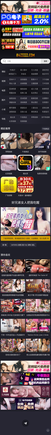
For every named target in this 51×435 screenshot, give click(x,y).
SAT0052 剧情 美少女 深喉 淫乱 (23, 245)
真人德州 (23, 70)
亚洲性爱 (12, 89)
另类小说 (23, 112)
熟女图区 (34, 102)
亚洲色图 (23, 98)
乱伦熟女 (34, 93)
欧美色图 (34, 98)
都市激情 (12, 108)
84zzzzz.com (25, 55)
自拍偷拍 (23, 79)
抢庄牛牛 (45, 74)
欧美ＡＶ (34, 79)
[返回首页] (48, 430)
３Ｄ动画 (45, 79)
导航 (3, 119)
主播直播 (34, 83)
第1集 (4, 245)
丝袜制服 (23, 83)
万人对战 (34, 70)
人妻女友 (34, 108)
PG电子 (12, 70)
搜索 (45, 61)
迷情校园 (12, 112)
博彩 (3, 71)
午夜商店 (23, 117)
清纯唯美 (23, 102)
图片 (3, 100)
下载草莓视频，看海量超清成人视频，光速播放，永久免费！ (25, 238)
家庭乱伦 (23, 108)
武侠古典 (45, 108)
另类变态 (45, 93)
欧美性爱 (45, 89)
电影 (3, 90)
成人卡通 (34, 89)
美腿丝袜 (12, 102)
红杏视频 (12, 121)
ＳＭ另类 (45, 83)
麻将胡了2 (12, 74)
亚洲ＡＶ (12, 79)
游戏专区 (45, 70)
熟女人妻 (12, 83)
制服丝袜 (12, 93)
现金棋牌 (34, 74)
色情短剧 (23, 121)
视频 (3, 81)
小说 (3, 109)
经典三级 (23, 93)
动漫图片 (45, 98)
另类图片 (45, 102)
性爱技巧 (45, 112)
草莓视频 (34, 117)
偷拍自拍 (23, 89)
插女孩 (12, 117)
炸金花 (23, 74)
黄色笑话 (34, 112)
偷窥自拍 (12, 98)
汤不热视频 (45, 117)
